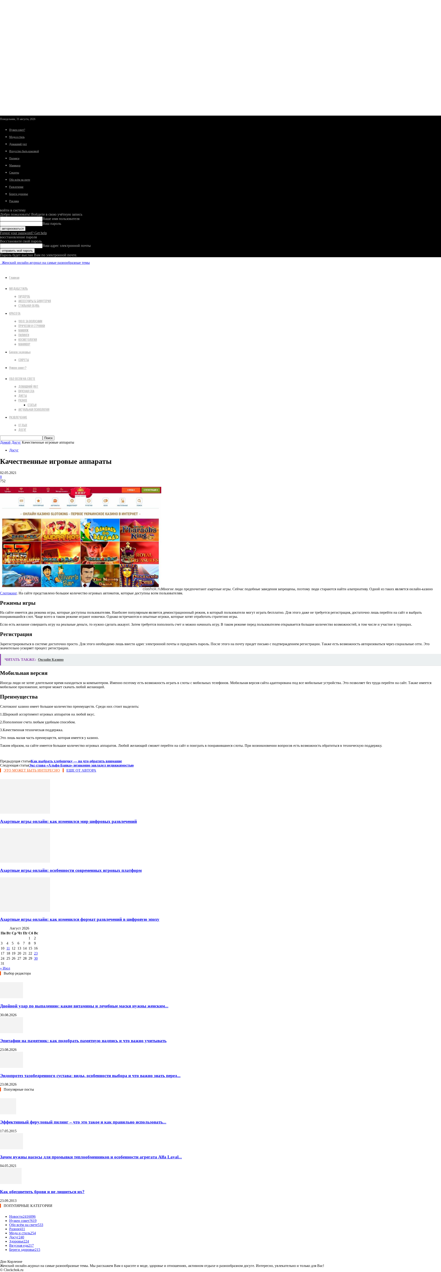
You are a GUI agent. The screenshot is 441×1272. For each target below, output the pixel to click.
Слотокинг (8, 593)
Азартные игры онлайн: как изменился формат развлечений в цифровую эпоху (79, 919)
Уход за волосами (30, 321)
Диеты (22, 395)
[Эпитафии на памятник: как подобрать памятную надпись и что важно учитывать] (11, 1032)
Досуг (22, 429)
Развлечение (16, 186)
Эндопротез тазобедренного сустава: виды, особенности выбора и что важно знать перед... (90, 1075)
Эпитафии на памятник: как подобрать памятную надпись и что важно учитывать (83, 1040)
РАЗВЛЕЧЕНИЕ (18, 417)
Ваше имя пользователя (60, 219)
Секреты (14, 172)
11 (8, 948)
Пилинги (14, 158)
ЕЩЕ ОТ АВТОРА (81, 770)
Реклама (14, 201)
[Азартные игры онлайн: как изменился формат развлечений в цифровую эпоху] (25, 911)
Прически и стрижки (31, 325)
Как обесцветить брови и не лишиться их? (42, 1191)
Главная (14, 277)
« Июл (5, 968)
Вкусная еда (26, 391)
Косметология (27, 339)
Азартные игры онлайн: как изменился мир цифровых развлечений (68, 821)
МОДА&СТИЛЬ (18, 288)
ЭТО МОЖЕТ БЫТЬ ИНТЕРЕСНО (32, 770)
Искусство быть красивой (24, 151)
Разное (22, 400)
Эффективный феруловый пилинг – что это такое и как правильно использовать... (83, 1122)
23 (36, 953)
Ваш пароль (51, 223)
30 (36, 958)
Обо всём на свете (19, 179)
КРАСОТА (14, 313)
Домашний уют (18, 144)
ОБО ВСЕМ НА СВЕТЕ (22, 378)
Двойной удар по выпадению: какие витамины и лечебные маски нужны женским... (84, 1006)
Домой (5, 442)
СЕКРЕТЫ (23, 359)
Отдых (22, 425)
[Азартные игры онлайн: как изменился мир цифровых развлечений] (25, 812)
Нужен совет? (17, 129)
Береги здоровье (18, 194)
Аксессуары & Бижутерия (34, 301)
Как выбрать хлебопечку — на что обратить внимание (76, 761)
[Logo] (0, 263)
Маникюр (14, 165)
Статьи (32, 404)
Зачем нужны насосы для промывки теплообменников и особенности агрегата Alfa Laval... (91, 1157)
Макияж (23, 330)
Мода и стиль (17, 137)
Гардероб (24, 296)
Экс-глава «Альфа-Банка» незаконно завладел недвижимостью (81, 765)
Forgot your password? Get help (23, 233)
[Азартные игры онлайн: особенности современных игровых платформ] (25, 861)
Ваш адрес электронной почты (66, 246)
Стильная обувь (29, 305)
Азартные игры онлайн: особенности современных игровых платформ (71, 870)
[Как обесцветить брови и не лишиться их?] (11, 1183)
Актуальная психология (33, 409)
